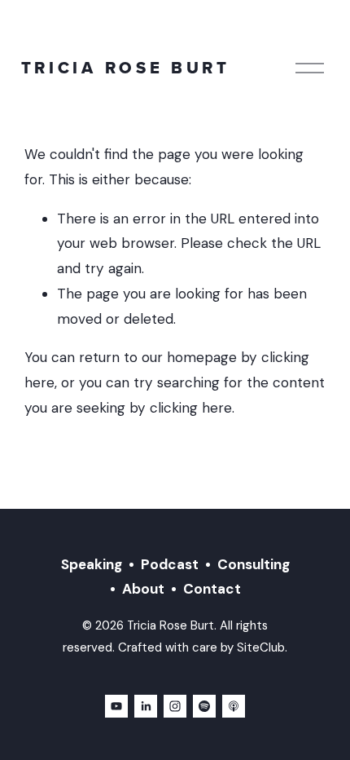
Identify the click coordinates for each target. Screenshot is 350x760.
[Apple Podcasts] (233, 706)
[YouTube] (116, 706)
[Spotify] (204, 706)
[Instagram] (175, 706)
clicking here (191, 408)
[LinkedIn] (145, 706)
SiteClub (261, 647)
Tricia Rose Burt (125, 67)
